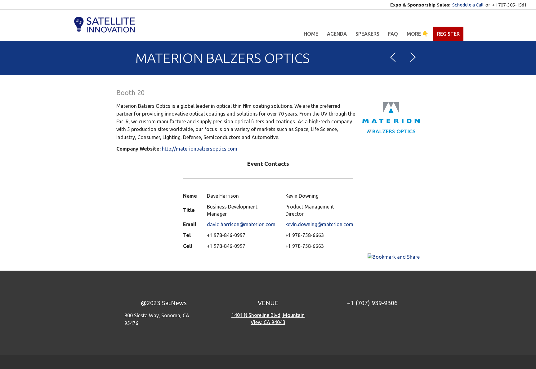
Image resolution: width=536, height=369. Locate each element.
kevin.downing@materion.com (319, 224)
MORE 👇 (417, 34)
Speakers (367, 34)
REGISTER (448, 34)
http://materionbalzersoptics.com (199, 149)
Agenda (337, 34)
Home (311, 34)
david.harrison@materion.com (241, 224)
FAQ (393, 34)
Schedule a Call (468, 4)
